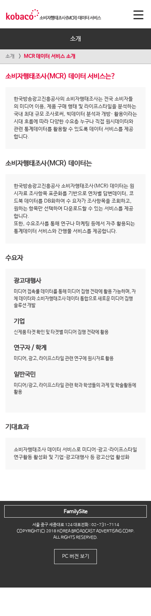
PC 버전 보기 (75, 557)
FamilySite (76, 512)
